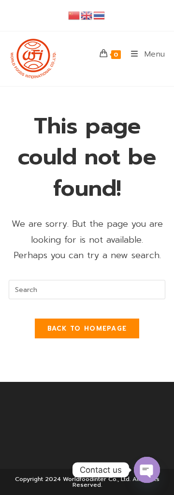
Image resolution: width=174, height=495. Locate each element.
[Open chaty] (147, 470)
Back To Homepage (87, 328)
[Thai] (99, 15)
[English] (87, 15)
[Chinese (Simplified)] (74, 15)
